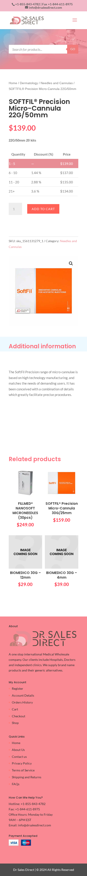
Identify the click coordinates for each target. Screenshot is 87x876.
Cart (15, 709)
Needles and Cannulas (57, 83)
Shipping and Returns (26, 777)
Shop (15, 723)
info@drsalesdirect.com (34, 825)
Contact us (19, 756)
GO (72, 49)
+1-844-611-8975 (60, 4)
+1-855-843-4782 (27, 4)
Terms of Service (23, 770)
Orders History (22, 702)
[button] (71, 264)
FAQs (15, 784)
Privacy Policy (22, 763)
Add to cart (43, 209)
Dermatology (29, 83)
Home (13, 83)
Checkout (18, 716)
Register (17, 688)
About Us (18, 750)
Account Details (23, 695)
